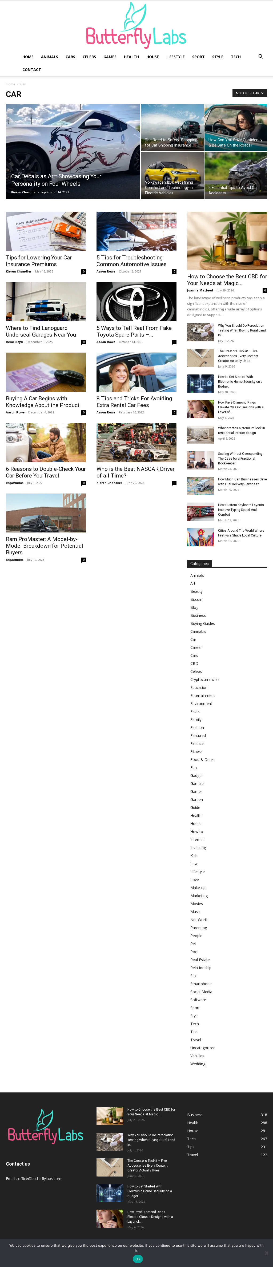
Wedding (197, 1063)
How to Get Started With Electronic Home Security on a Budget (240, 381)
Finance (197, 743)
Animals (49, 56)
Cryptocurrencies (204, 679)
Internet (197, 839)
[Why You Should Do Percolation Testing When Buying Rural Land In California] (200, 332)
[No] (266, 1253)
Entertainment (202, 695)
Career (196, 647)
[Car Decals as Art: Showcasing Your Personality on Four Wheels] (73, 162)
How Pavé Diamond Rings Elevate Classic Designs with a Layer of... (241, 407)
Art (192, 583)
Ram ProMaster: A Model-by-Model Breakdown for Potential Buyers (44, 546)
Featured (198, 735)
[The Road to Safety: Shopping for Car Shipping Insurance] (172, 127)
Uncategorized (202, 1047)
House (152, 56)
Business (198, 615)
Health (131, 56)
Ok (137, 1259)
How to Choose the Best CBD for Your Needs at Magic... (227, 279)
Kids (194, 855)
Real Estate (200, 959)
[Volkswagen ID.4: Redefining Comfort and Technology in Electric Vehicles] (172, 175)
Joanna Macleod (200, 290)
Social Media (201, 991)
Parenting (198, 927)
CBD (194, 663)
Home (28, 56)
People (196, 935)
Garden (196, 799)
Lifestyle (175, 56)
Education (198, 687)
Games (110, 56)
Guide (195, 807)
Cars (70, 56)
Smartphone (201, 983)
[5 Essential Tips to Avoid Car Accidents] (235, 175)
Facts (195, 711)
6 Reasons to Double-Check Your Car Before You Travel (46, 472)
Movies (196, 903)
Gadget (196, 775)
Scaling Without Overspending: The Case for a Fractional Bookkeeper (240, 458)
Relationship (200, 967)
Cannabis (198, 631)
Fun (193, 767)
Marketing (199, 895)
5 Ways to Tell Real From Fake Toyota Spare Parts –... (134, 331)
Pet (193, 943)
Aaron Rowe (106, 271)
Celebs (89, 56)
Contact (31, 69)
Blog (194, 607)
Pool (194, 951)
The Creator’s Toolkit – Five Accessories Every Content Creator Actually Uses (238, 356)
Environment (201, 703)
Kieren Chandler (24, 192)
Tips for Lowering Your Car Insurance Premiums (39, 260)
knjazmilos (14, 483)
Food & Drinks (202, 759)
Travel (195, 1039)
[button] (260, 57)
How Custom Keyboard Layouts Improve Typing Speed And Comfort (241, 509)
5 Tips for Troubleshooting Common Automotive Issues (132, 260)
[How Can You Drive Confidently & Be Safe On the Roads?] (235, 127)
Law (194, 863)
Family (196, 719)
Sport (198, 56)
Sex (193, 975)
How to (196, 831)
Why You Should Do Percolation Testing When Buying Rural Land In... (242, 330)
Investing (198, 847)
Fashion (197, 727)
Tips (194, 1031)
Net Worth (199, 919)
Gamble (197, 783)
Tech (236, 56)
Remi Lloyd (14, 342)
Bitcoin (196, 599)
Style (217, 56)
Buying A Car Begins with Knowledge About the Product (42, 401)
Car (193, 639)
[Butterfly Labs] (136, 25)
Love (194, 879)
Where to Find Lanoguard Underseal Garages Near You (41, 331)
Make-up (198, 887)
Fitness (196, 751)
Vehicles (197, 1055)
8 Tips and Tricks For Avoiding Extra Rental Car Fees (134, 401)
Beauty (196, 591)
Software (198, 999)
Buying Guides (202, 623)
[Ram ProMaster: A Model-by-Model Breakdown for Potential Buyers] (46, 513)
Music (195, 911)
